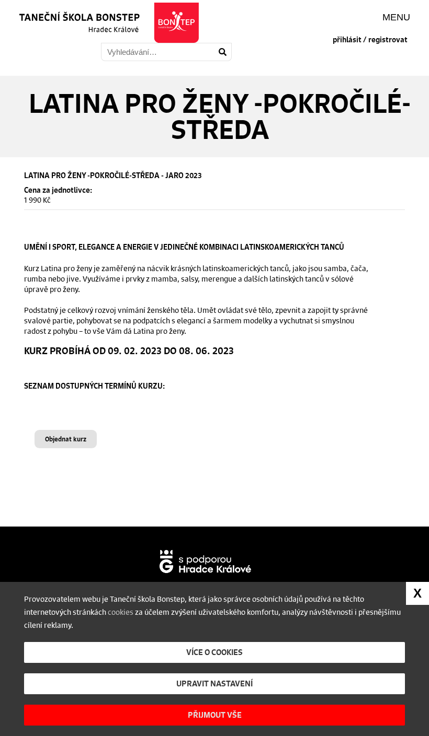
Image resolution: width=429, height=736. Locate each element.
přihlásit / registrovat (370, 39)
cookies (120, 611)
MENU (396, 17)
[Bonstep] (107, 23)
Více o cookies (214, 652)
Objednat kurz (65, 439)
